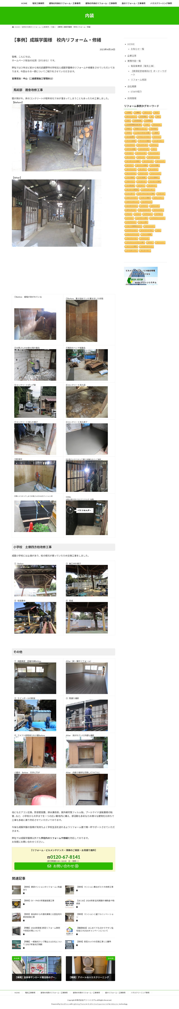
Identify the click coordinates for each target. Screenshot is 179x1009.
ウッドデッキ (142, 145)
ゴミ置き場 (130, 185)
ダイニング (154, 206)
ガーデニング (131, 169)
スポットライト (131, 197)
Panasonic (156, 124)
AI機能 (138, 112)
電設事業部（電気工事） (143, 66)
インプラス (130, 145)
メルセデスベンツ (146, 246)
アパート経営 (131, 141)
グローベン (130, 181)
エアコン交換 (131, 149)
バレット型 (143, 222)
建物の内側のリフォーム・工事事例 (54, 993)
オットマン (130, 157)
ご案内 (156, 132)
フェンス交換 (147, 234)
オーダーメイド (153, 157)
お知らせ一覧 (137, 48)
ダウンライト (131, 210)
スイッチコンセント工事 (146, 193)
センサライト (147, 201)
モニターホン (145, 250)
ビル (158, 230)
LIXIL (147, 124)
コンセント (141, 181)
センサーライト (131, 206)
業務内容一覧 (134, 60)
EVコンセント (131, 116)
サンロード (152, 185)
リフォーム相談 (138, 79)
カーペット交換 (142, 165)
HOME (131, 44)
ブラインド (144, 238)
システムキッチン (148, 189)
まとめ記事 (130, 136)
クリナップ (143, 173)
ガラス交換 (154, 165)
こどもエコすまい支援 (142, 132)
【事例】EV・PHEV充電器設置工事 (38, 900)
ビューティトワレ (146, 230)
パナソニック (149, 226)
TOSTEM (154, 128)
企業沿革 (131, 55)
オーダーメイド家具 (133, 161)
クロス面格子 (154, 177)
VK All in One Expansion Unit (98, 1004)
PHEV (129, 128)
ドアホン (159, 214)
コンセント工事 (155, 181)
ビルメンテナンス (132, 234)
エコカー (129, 153)
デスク (129, 214)
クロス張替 (130, 177)
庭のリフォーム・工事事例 (115, 993)
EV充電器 (143, 116)
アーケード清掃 (144, 141)
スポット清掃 (145, 197)
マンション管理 (131, 246)
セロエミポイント (132, 201)
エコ (154, 149)
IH (151, 116)
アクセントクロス (143, 136)
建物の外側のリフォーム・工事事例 (86, 993)
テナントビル (158, 210)
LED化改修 (137, 120)
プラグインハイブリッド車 (135, 242)
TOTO (129, 132)
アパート (157, 136)
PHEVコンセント (140, 128)
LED (128, 120)
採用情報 (131, 98)
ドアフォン (147, 214)
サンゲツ (141, 185)
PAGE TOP (172, 976)
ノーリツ (129, 218)
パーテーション (131, 230)
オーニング (160, 161)
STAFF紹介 (136, 91)
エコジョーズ (141, 153)
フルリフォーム (131, 238)
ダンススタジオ (144, 210)
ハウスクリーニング (157, 218)
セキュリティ (158, 197)
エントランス (154, 153)
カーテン (129, 165)
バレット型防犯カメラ (134, 226)
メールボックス (131, 250)
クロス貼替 (141, 177)
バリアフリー (131, 222)
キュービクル (131, 173)
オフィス (141, 157)
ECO (156, 112)
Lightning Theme (79, 1004)
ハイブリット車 (142, 218)
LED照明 (148, 120)
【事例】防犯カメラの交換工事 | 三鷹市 (93, 941)
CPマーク (147, 112)
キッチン (142, 169)
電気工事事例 (30, 993)
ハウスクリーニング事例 (140, 993)
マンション (160, 242)
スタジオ (161, 193)
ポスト (150, 242)
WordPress (64, 1004)
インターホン (158, 141)
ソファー (144, 206)
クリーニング (155, 173)
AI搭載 (129, 112)
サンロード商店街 (132, 189)
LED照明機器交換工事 (134, 124)
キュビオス (153, 169)
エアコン (154, 145)
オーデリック (148, 161)
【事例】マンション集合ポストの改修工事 (94, 887)
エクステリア (144, 149)
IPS (158, 116)
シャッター (130, 193)
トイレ (138, 214)
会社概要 (131, 86)
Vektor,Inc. (115, 1004)
